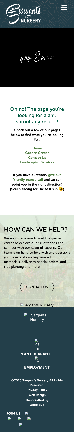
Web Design (37, 395)
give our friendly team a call (37, 177)
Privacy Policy (37, 390)
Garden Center (37, 152)
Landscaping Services (37, 162)
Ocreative (37, 405)
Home (37, 148)
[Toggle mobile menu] (64, 7)
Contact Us (37, 157)
